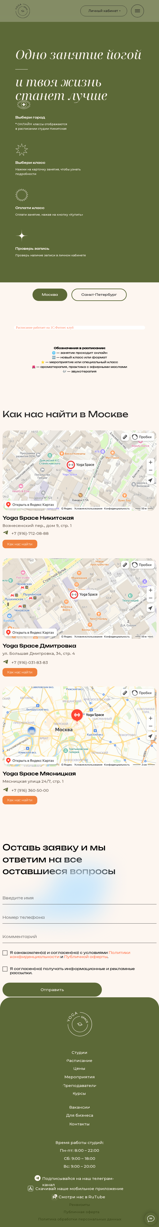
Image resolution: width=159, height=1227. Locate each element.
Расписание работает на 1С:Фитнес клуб (44, 327)
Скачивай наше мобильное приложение (79, 1188)
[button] (19, 672)
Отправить (52, 989)
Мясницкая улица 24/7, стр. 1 (33, 781)
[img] (22, 11)
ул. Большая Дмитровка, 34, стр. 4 (38, 653)
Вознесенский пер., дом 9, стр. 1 (37, 525)
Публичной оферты (85, 957)
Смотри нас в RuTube (82, 1196)
